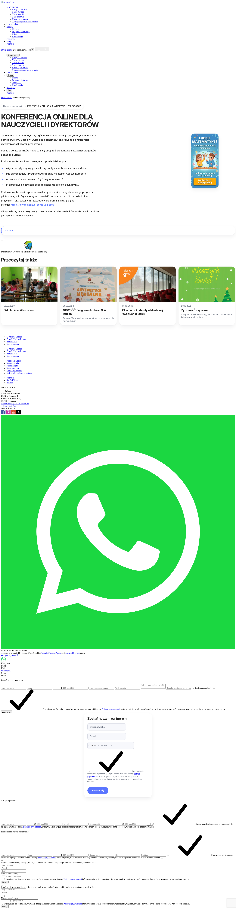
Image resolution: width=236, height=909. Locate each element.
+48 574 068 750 (8, 406)
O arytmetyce (12, 7)
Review (10, 383)
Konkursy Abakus (20, 19)
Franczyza (11, 39)
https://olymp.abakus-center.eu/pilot (32, 204)
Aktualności (12, 341)
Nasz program (18, 17)
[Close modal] (2, 860)
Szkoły (10, 26)
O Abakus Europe (14, 337)
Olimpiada (16, 34)
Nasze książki (18, 14)
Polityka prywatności (10, 655)
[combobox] (57, 688)
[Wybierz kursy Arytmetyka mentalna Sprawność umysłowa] (202, 688)
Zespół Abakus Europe (16, 339)
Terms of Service (72, 653)
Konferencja (17, 36)
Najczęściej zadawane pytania (25, 22)
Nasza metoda (18, 12)
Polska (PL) (6, 671)
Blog (9, 41)
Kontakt (10, 44)
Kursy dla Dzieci (19, 9)
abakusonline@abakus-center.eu (15, 403)
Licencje (15, 29)
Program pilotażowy (21, 31)
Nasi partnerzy (13, 344)
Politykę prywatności (111, 709)
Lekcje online (12, 24)
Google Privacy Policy (51, 653)
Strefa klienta (6, 50)
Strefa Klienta (12, 380)
